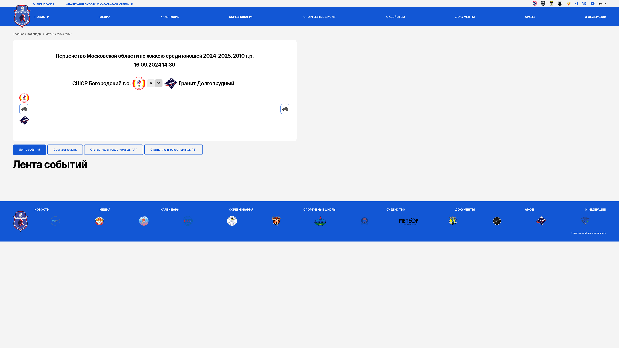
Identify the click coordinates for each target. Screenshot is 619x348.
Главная (18, 34)
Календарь (170, 17)
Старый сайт (43, 3)
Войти (602, 3)
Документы (465, 17)
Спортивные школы (319, 17)
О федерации (595, 17)
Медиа (104, 17)
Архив (530, 17)
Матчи (49, 34)
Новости (41, 17)
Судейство (395, 17)
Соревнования (241, 17)
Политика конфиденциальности (588, 233)
